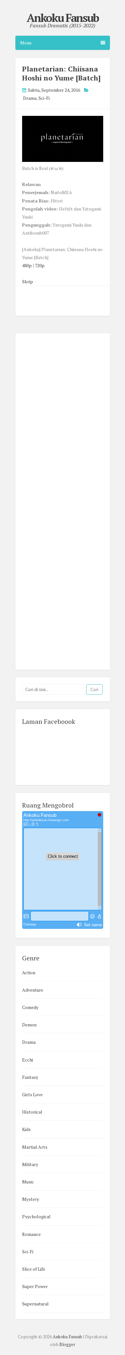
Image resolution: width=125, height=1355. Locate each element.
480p (27, 265)
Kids (26, 1129)
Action (28, 972)
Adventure (32, 990)
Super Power (35, 1286)
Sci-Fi (44, 98)
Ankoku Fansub (62, 17)
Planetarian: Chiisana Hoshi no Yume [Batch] (61, 73)
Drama (30, 98)
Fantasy (30, 1077)
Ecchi (27, 1060)
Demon (29, 1025)
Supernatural (35, 1304)
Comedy (30, 1007)
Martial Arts (34, 1147)
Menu (25, 43)
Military (30, 1164)
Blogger (67, 1344)
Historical (32, 1112)
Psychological (36, 1216)
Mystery (30, 1199)
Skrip (27, 281)
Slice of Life (33, 1269)
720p (40, 265)
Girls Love (32, 1094)
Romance (31, 1234)
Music (28, 1182)
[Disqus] (63, 416)
